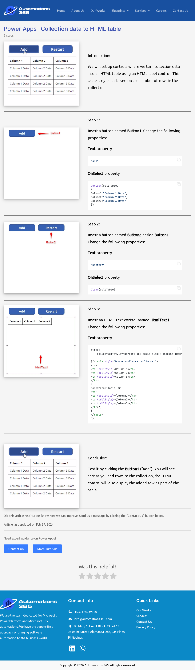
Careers (161, 10)
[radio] (82, 576)
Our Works (97, 10)
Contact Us (180, 10)
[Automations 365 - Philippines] (27, 10)
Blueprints (118, 10)
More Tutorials (47, 549)
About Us (77, 10)
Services (140, 10)
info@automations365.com (93, 619)
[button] (178, 159)
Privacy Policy (145, 627)
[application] (127, 10)
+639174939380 (85, 612)
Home (61, 10)
